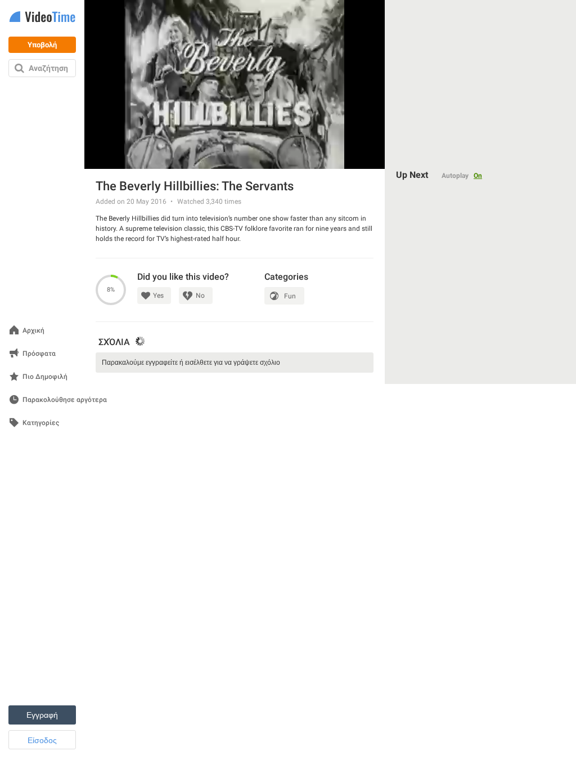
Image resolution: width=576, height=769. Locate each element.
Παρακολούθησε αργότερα (64, 400)
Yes (158, 295)
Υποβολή (42, 45)
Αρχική (33, 330)
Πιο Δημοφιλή (45, 377)
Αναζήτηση (48, 68)
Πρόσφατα (39, 353)
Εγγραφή (42, 714)
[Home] (42, 17)
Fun (290, 296)
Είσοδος (42, 740)
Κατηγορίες (40, 423)
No (200, 295)
